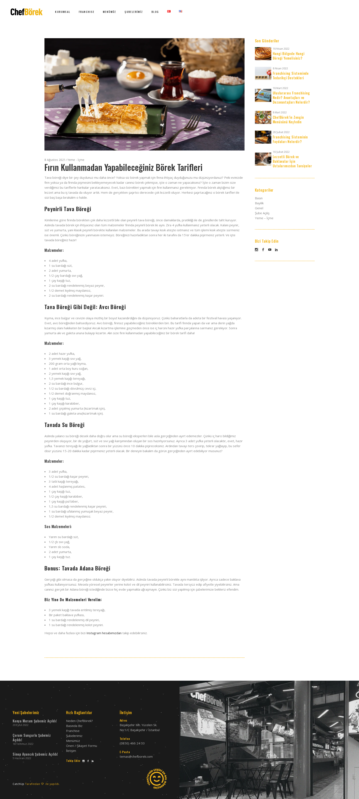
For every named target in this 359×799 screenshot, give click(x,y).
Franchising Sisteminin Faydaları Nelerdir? (290, 139)
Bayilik (259, 203)
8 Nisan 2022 (280, 68)
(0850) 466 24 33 (132, 743)
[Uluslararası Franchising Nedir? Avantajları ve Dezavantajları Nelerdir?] (263, 95)
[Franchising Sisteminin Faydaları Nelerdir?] (263, 137)
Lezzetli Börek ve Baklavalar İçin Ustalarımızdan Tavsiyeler (292, 161)
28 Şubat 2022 (281, 132)
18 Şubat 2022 (281, 152)
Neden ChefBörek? (79, 721)
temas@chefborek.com (136, 756)
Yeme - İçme (75, 160)
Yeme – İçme (264, 218)
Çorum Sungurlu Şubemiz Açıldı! (32, 737)
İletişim (71, 751)
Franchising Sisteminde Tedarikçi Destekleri (291, 75)
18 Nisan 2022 (281, 48)
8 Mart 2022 (280, 112)
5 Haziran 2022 (22, 758)
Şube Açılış (262, 213)
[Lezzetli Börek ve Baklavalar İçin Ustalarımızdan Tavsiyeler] (263, 159)
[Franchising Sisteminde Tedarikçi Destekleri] (263, 73)
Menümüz (73, 741)
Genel (259, 208)
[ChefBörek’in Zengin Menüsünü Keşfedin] (263, 117)
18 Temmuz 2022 (23, 744)
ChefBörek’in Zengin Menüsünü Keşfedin (288, 119)
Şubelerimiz (74, 736)
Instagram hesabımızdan (104, 633)
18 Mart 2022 (280, 88)
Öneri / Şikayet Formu (81, 746)
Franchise (73, 731)
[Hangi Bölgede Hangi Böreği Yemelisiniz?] (263, 53)
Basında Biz (74, 726)
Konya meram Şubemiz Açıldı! (35, 720)
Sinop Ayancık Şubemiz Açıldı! (35, 754)
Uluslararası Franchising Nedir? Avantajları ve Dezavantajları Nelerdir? (291, 98)
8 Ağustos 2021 (54, 160)
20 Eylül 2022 (20, 725)
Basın (259, 198)
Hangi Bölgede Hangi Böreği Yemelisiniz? (289, 56)
